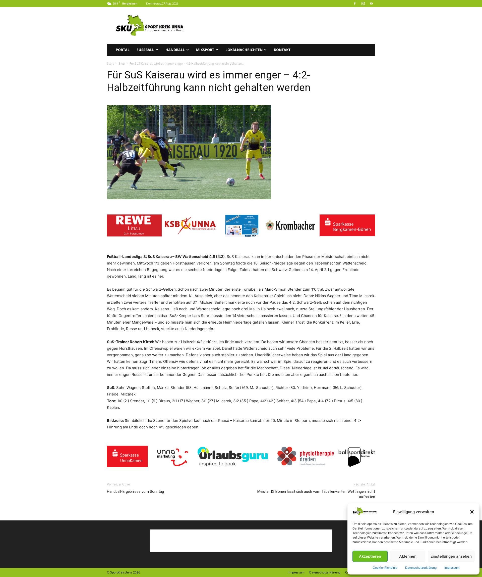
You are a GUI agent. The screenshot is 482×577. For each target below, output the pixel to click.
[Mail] (371, 3)
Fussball (145, 49)
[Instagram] (363, 3)
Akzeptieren (370, 556)
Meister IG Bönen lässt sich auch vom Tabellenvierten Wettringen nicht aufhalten (316, 494)
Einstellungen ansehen (451, 556)
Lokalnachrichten (244, 49)
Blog (121, 63)
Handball (175, 49)
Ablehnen (407, 556)
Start (110, 63)
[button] (471, 511)
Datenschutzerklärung (421, 567)
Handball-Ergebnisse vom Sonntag (135, 491)
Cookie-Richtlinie (385, 567)
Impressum (451, 567)
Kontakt (282, 49)
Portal (123, 49)
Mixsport (205, 49)
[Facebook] (354, 3)
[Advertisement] (283, 25)
